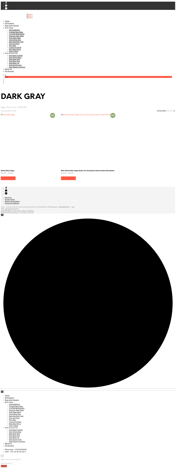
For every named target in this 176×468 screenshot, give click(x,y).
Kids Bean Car (14, 63)
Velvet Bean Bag (15, 40)
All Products (9, 23)
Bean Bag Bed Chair (16, 42)
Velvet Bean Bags (7, 170)
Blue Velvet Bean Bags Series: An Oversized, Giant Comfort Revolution (87, 170)
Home (7, 21)
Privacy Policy (10, 199)
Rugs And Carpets (12, 26)
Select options (8, 178)
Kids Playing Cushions (17, 67)
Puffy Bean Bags (15, 38)
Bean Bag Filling (15, 49)
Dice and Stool (14, 43)
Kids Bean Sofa (14, 61)
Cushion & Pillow (15, 47)
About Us (8, 69)
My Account (9, 71)
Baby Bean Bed (14, 59)
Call (73, 207)
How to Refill (13, 51)
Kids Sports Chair (15, 65)
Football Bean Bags (16, 32)
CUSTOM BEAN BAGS (16, 34)
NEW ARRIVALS (14, 30)
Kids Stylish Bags (15, 57)
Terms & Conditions (12, 203)
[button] (5, 75)
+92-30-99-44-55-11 (12, 209)
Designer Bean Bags (16, 36)
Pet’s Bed (12, 45)
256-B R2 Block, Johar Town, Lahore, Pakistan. (17, 211)
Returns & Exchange (12, 201)
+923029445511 (63, 207)
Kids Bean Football (16, 55)
